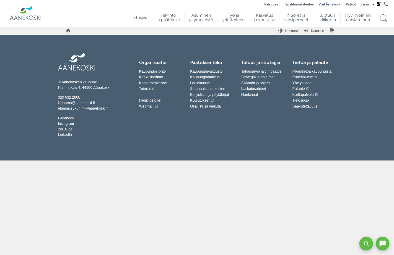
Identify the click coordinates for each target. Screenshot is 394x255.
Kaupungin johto (152, 71)
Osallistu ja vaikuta (205, 106)
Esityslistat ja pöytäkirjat (209, 95)
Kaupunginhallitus (205, 77)
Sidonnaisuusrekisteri (207, 89)
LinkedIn (65, 135)
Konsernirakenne (153, 83)
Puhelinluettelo (304, 77)
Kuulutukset (199, 100)
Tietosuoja (300, 100)
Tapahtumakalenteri (299, 4)
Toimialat (146, 89)
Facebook (66, 118)
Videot (351, 4)
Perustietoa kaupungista (312, 71)
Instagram (66, 124)
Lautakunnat (200, 83)
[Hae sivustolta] (383, 18)
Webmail (146, 106)
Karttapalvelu (303, 95)
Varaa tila (367, 4)
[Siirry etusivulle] (25, 19)
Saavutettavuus (304, 106)
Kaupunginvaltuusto (206, 71)
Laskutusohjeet (253, 89)
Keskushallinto (151, 77)
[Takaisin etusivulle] (68, 30)
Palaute (298, 89)
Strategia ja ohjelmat (258, 77)
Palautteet (272, 4)
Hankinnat (250, 95)
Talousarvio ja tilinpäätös (261, 71)
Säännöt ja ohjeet (255, 83)
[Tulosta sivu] (331, 30)
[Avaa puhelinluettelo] (386, 5)
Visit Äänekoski (330, 4)
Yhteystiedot (302, 83)
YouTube (65, 129)
